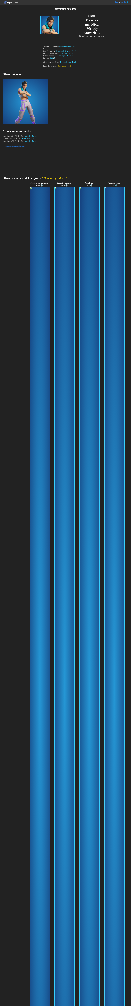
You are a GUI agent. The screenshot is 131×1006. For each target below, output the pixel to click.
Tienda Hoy (123, 2)
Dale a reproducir (64, 66)
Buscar (117, 2)
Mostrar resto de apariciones (14, 146)
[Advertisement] (53, 161)
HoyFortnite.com (13, 2)
